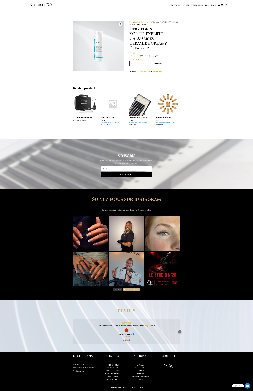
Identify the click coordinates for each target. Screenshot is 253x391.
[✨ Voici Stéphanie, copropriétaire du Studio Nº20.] (126, 233)
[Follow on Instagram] (171, 366)
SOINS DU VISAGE (112, 376)
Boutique (175, 5)
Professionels (197, 5)
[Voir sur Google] (126, 330)
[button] (120, 24)
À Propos (140, 365)
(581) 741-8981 (78, 371)
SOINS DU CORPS (112, 379)
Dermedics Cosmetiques (144, 71)
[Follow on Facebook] (166, 366)
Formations (210, 5)
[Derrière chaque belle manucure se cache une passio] (90, 269)
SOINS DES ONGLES (112, 365)
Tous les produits (146, 22)
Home (131, 22)
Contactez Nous (140, 368)
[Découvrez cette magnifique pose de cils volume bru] (162, 233)
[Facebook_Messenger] (247, 386)
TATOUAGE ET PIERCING (112, 371)
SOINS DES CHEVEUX (112, 373)
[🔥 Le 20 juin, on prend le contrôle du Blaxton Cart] (162, 269)
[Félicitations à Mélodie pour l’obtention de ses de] (126, 269)
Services (185, 5)
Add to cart (158, 64)
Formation (140, 373)
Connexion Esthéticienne (140, 376)
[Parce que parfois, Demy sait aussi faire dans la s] (90, 233)
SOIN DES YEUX (112, 368)
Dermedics (140, 379)
